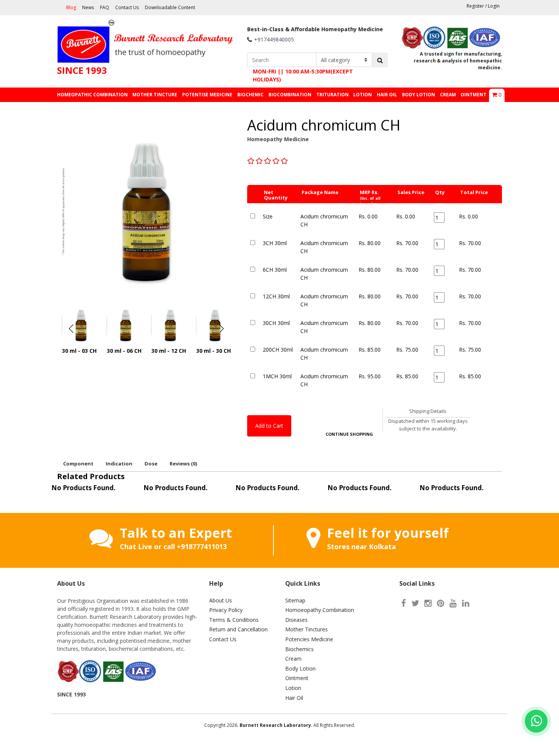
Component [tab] (78, 463)
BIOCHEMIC (250, 94)
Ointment (296, 678)
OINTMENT (473, 94)
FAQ (104, 7)
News (88, 7)
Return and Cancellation (238, 629)
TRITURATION (332, 94)
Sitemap (295, 600)
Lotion (293, 687)
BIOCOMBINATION (289, 94)
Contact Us (127, 7)
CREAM (448, 94)
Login (494, 6)
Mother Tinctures (306, 629)
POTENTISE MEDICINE (207, 94)
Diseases (296, 619)
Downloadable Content (170, 7)
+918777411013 (202, 546)
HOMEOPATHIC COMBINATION (92, 94)
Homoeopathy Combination (319, 609)
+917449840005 (274, 39)
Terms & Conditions (234, 619)
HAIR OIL (387, 94)
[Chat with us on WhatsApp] (536, 721)
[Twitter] (415, 603)
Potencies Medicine (309, 639)
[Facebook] (403, 603)
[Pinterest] (440, 603)
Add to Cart (269, 425)
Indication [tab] (119, 463)
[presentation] (71, 328)
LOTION (362, 94)
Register (475, 6)
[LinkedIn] (465, 603)
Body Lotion (300, 668)
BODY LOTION (418, 94)
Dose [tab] (151, 463)
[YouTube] (453, 603)
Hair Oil (294, 697)
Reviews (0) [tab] (183, 463)
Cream (293, 658)
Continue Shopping (349, 434)
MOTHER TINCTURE (154, 94)
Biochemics (299, 649)
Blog (71, 7)
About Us (220, 600)
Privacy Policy (226, 609)
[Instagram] (428, 603)
